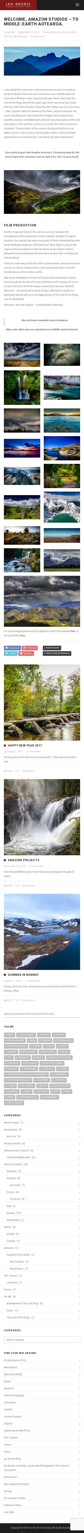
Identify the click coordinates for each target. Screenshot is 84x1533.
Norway (11, 1085)
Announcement (15, 1040)
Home (7, 1451)
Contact (8, 1409)
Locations (12, 1282)
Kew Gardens (17, 1261)
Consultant (10, 1402)
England (11, 1051)
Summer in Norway (23, 974)
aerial (10, 1034)
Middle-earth (52, 647)
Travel (67, 1091)
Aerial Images (27, 1034)
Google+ (27, 653)
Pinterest (30, 648)
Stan (56, 1091)
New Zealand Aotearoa (58, 653)
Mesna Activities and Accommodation (27, 1074)
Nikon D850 (42, 1080)
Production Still (60, 1085)
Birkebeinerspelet (16, 1046)
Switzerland (13, 1220)
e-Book (62, 1046)
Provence (12, 1091)
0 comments (38, 36)
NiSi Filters (60, 1080)
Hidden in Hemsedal (60, 1057)
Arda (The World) (13, 1164)
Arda (32, 1040)
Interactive (12, 1063)
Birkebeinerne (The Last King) (22, 1303)
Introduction (10, 1477)
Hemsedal (23, 1057)
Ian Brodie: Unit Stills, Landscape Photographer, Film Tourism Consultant (36, 1467)
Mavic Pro (48, 1068)
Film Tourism (48, 1051)
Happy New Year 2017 (25, 745)
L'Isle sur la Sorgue (52, 1063)
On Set (43, 1085)
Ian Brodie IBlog (12, 1458)
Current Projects (12, 1416)
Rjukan (27, 1091)
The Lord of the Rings (18, 1317)
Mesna (63, 1068)
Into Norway (31, 1063)
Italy (9, 1206)
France (64, 1051)
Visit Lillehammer (28, 1097)
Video (10, 1097)
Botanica (9, 1248)
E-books (11, 1241)
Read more (28, 771)
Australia (45, 1040)
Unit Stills (9, 1512)
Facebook (13, 648)
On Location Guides (14, 1498)
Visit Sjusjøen (50, 1097)
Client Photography (14, 1395)
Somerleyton (16, 1268)
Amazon (59, 1034)
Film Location (29, 1051)
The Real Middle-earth (16, 36)
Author (72, 32)
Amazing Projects (23, 860)
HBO (9, 1057)
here (72, 631)
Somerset (42, 1091)
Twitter (12, 653)
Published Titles (12, 1505)
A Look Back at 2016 (15, 1360)
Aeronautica (10, 1129)
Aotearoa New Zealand (55, 32)
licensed (12, 1068)
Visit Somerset (14, 1102)
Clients (36, 1046)
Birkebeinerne (64, 1040)
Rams (10, 1310)
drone (49, 1046)
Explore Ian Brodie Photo (17, 1430)
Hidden (39, 1057)
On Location (27, 1085)
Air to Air (44, 1034)
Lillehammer (29, 1068)
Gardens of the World (18, 1255)
